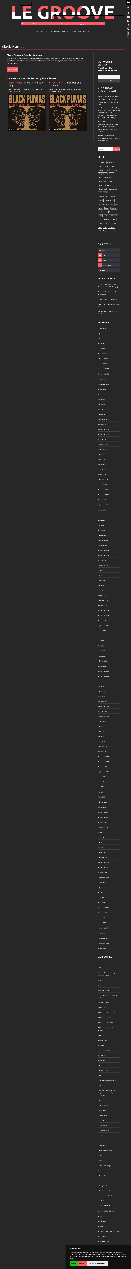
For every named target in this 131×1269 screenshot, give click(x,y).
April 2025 (101, 409)
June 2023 (101, 520)
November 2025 (103, 374)
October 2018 (102, 767)
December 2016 (103, 862)
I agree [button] (73, 1263)
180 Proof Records (104, 1050)
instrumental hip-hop (106, 204)
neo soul (17, 89)
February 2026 (103, 359)
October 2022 (103, 560)
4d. (99, 1140)
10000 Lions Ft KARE (105, 1023)
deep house (103, 174)
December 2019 (103, 706)
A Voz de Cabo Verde (105, 1196)
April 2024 (101, 470)
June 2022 (101, 580)
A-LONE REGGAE (104, 1206)
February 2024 (103, 480)
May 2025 (101, 404)
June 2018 (101, 787)
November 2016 (103, 867)
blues (113, 166)
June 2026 (101, 339)
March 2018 (102, 797)
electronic (108, 185)
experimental (113, 189)
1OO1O (100, 1065)
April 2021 (101, 651)
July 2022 (101, 575)
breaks (101, 170)
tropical (111, 227)
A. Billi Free (102, 1221)
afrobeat (101, 162)
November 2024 (103, 434)
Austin (10, 89)
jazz (116, 204)
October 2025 (103, 379)
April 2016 (101, 898)
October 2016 (102, 872)
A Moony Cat (102, 1176)
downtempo (108, 177)
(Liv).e (100, 980)
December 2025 (103, 369)
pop (106, 216)
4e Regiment (102, 1145)
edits (100, 185)
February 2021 (103, 661)
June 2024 (101, 459)
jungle (100, 208)
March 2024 (102, 475)
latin (107, 208)
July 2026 (101, 334)
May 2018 (101, 792)
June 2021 (101, 641)
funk (105, 193)
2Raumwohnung (103, 1105)
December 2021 (103, 610)
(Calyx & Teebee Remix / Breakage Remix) (106, 974)
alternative (111, 162)
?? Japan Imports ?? (104, 963)
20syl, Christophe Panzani (107, 1080)
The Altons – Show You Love (107, 99)
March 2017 (102, 852)
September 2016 (103, 877)
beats (100, 166)
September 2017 (103, 827)
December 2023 (103, 490)
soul (18, 91)
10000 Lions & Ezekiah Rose (108, 1013)
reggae (101, 223)
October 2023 (102, 500)
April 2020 (101, 696)
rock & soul (11, 91)
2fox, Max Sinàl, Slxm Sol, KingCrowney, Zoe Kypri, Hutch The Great (108, 1093)
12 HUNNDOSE (103, 1045)
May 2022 (101, 585)
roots (114, 223)
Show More (12, 69)
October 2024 (103, 439)
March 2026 (102, 354)
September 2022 (104, 565)
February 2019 (103, 747)
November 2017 (103, 817)
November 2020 (103, 676)
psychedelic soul (27, 89)
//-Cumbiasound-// (104, 990)
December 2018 (103, 757)
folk (100, 193)
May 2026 (101, 344)
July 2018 (101, 782)
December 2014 (103, 928)
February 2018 (103, 802)
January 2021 (102, 666)
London (113, 208)
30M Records (102, 1115)
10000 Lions (102, 1008)
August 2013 (102, 948)
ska (100, 227)
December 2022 (103, 550)
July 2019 (101, 726)
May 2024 (101, 464)
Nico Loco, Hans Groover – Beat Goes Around (108, 293)
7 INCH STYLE (102, 1160)
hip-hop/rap (103, 196)
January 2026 (102, 364)
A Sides (100, 1181)
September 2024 (104, 444)
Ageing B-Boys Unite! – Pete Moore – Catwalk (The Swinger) (108, 286)
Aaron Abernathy (104, 1241)
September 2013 (103, 943)
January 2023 (102, 545)
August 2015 (102, 918)
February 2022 (103, 600)
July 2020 (101, 681)
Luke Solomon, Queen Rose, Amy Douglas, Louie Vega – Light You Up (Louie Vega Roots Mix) (109, 110)
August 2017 (102, 832)
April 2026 (101, 349)
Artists (65, 31)
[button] (128, 7)
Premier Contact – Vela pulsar (107, 299)
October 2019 (102, 711)
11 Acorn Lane (102, 1040)
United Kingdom (104, 231)
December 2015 (103, 908)
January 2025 (102, 424)
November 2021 (103, 616)
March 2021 (102, 656)
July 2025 (101, 394)
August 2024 (102, 449)
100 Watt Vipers (103, 1003)
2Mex (100, 1100)
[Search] (89, 31)
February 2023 (103, 540)
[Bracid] (100, 985)
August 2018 (102, 777)
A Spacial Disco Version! (106, 1191)
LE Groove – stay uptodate (107, 89)
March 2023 (102, 535)
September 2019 (103, 716)
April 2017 (101, 847)
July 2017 (101, 837)
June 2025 (101, 399)
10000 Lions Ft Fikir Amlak (107, 1018)
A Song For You (103, 1186)
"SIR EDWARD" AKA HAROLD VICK (108, 997)
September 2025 (104, 384)
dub (111, 181)
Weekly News (55, 31)
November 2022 (103, 555)
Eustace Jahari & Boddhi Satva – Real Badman (108, 313)
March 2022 (102, 595)
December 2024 (103, 429)
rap (114, 219)
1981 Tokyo (101, 1055)
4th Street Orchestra (105, 1150)
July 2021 (101, 636)
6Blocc (100, 1155)
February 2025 (103, 419)
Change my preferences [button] (97, 1263)
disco (111, 174)
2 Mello (100, 1075)
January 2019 (102, 752)
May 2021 (101, 646)
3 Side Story (102, 1110)
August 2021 (102, 631)
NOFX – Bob (102, 121)
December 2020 (103, 671)
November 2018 (103, 762)
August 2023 (102, 510)
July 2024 (101, 454)
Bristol (108, 170)
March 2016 (102, 903)
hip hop (112, 196)
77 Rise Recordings (104, 1166)
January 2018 (102, 807)
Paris (100, 216)
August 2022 (102, 570)
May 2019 (101, 736)
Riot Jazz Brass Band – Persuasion (108, 96)
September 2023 (104, 505)
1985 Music (101, 1060)
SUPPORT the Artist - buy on (16, 140)
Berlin (107, 166)
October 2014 (102, 933)
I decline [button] (82, 1263)
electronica (102, 189)
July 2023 (101, 515)
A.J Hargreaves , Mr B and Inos (108, 1231)
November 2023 (103, 495)
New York (112, 212)
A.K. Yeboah (102, 1236)
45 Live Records (103, 1130)
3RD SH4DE (102, 1120)
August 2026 (102, 328)
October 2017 (102, 822)
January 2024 (102, 485)
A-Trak (100, 1216)
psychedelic (114, 216)
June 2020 (101, 686)
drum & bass (103, 181)
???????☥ (101, 968)
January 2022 (102, 606)
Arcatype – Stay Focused (106, 135)
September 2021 (103, 626)
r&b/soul (37, 89)
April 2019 (101, 741)
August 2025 (102, 389)
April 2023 (101, 530)
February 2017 (102, 857)
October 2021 (102, 621)
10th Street (102, 1035)
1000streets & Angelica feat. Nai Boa (108, 1029)
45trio (100, 1135)
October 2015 (102, 913)
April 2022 (101, 590)
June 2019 (101, 731)
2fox (99, 1085)
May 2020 (101, 691)
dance (115, 170)
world (113, 231)
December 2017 (103, 812)
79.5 (99, 1171)
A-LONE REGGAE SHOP (106, 1211)
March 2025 (102, 414)
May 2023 (101, 525)
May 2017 (101, 842)
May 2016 (101, 893)
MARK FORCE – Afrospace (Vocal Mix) (108, 305)
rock (107, 223)
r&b (100, 219)
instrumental (110, 200)
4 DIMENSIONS (103, 1125)
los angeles (102, 212)
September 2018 (103, 772)
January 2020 (102, 701)
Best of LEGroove (78, 31)
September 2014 (103, 938)
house (101, 200)
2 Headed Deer (103, 1070)
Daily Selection (41, 31)
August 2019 (102, 721)
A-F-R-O (101, 1201)
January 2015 (102, 923)
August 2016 (102, 883)
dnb (100, 177)
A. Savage (101, 1226)
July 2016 (101, 888)
